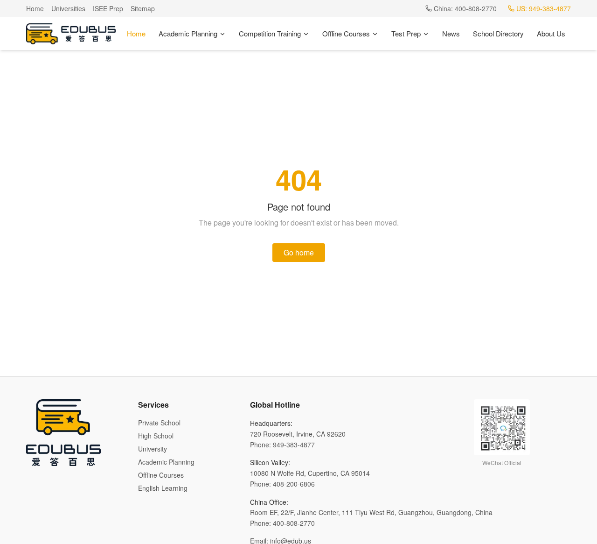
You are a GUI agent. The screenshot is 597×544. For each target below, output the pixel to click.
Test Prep (406, 33)
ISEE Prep (108, 8)
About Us (551, 33)
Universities (68, 8)
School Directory (498, 33)
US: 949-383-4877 (543, 8)
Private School (159, 422)
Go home (299, 252)
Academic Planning (188, 33)
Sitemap (143, 8)
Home (35, 8)
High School (156, 435)
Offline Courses (346, 33)
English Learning (162, 488)
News (451, 33)
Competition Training (270, 33)
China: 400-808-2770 (465, 8)
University (152, 448)
